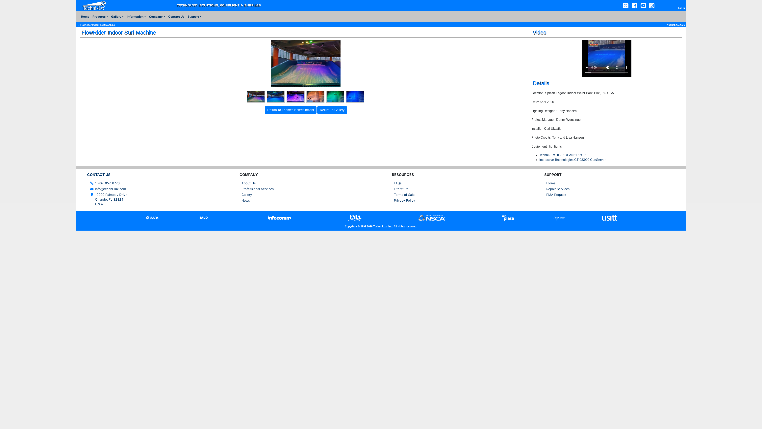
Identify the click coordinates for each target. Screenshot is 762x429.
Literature (401, 189)
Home (85, 16)
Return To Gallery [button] (332, 110)
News (245, 200)
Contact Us (176, 16)
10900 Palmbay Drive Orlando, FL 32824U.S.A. (111, 199)
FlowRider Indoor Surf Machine (97, 25)
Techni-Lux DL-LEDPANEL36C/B (563, 155)
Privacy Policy (404, 200)
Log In (681, 8)
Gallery (246, 195)
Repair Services (558, 189)
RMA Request (556, 195)
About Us (248, 183)
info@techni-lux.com (110, 189)
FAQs (397, 183)
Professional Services (257, 189)
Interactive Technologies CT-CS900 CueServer (572, 159)
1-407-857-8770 (107, 183)
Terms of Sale (404, 195)
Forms (550, 183)
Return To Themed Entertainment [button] (290, 110)
